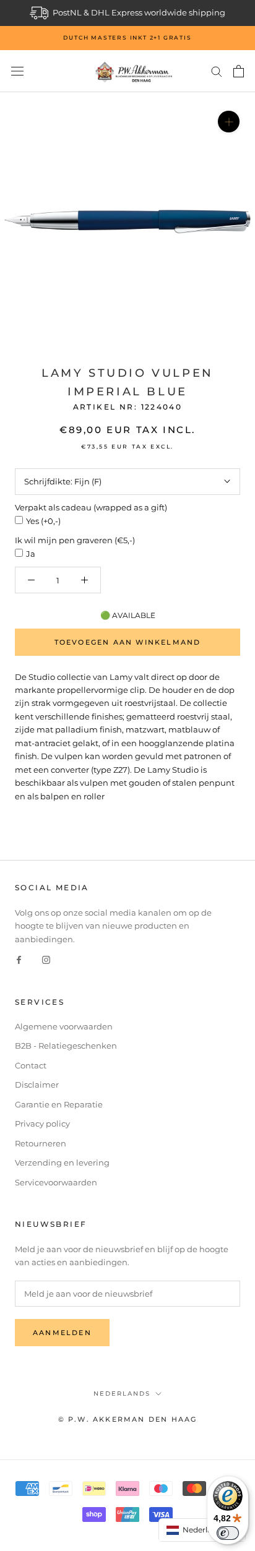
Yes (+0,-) (43, 521)
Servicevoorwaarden (56, 1182)
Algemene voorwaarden (64, 1026)
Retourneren (40, 1143)
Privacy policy (42, 1123)
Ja (30, 554)
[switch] (228, 1533)
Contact (30, 1065)
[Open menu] (17, 71)
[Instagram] (46, 959)
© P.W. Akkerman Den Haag (127, 1419)
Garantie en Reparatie (59, 1104)
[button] (202, 1530)
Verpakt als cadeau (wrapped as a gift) (91, 507)
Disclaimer (37, 1084)
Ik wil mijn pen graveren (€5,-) (75, 540)
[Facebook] (19, 959)
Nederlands (121, 1394)
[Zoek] (216, 71)
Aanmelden (62, 1332)
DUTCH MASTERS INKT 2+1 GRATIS (127, 37)
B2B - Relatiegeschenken (66, 1045)
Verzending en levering (62, 1162)
